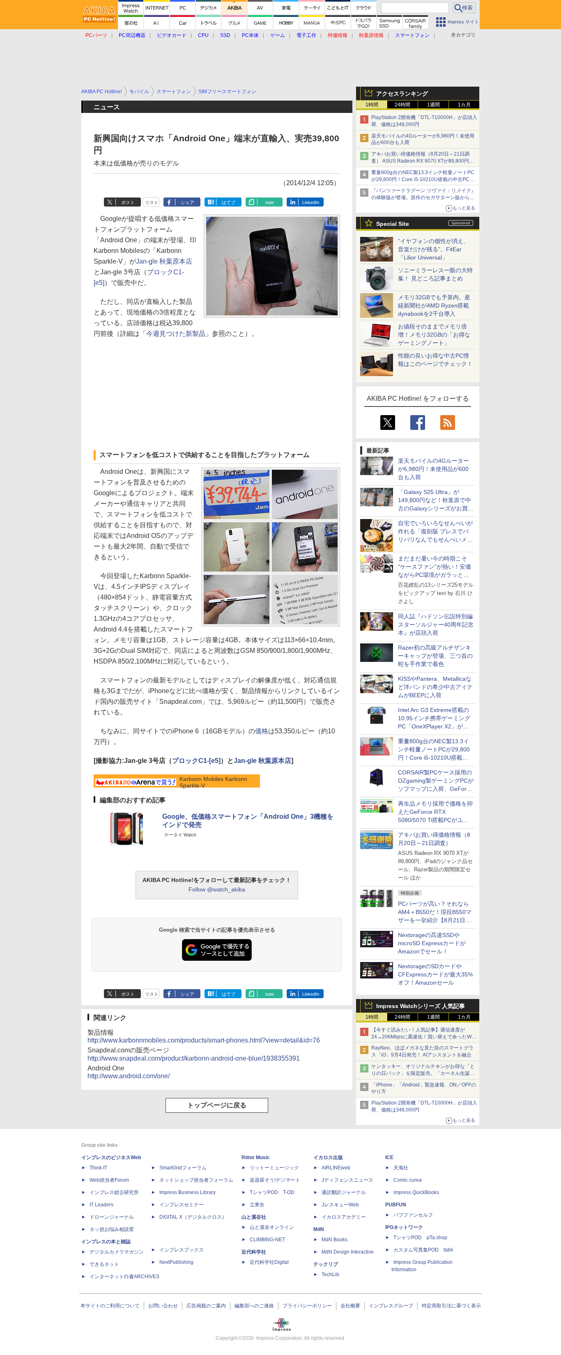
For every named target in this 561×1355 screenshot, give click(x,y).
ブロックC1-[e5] (196, 760)
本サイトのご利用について (110, 1306)
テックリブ (325, 1264)
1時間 (372, 105)
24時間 (402, 105)
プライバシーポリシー (307, 1306)
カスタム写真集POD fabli (423, 1250)
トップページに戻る (216, 1105)
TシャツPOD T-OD (272, 1192)
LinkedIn (310, 202)
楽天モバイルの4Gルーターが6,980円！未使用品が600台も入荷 (433, 468)
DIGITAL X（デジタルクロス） (193, 1217)
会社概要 (350, 1306)
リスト (152, 202)
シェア (187, 202)
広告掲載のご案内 (206, 1306)
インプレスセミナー (181, 1205)
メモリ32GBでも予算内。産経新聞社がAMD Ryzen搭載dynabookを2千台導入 (434, 305)
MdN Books (334, 1239)
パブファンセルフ (413, 1215)
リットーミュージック (274, 1168)
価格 (261, 731)
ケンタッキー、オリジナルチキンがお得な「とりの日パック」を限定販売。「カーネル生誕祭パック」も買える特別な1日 (423, 1073)
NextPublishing (176, 1262)
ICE (389, 1157)
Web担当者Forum (109, 1180)
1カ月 (464, 105)
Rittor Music (255, 1157)
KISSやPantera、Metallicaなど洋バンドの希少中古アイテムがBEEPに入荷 (435, 686)
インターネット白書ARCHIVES (124, 1276)
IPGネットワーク (404, 1227)
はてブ (228, 202)
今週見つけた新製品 (175, 333)
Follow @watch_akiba (217, 889)
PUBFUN (395, 1205)
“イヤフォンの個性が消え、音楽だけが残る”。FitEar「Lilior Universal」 (433, 249)
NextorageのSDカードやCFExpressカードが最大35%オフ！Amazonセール (435, 974)
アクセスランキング (402, 93)
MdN (318, 1229)
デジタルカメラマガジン (117, 1252)
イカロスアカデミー (344, 1217)
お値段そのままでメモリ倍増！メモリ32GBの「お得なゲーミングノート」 (434, 334)
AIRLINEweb (336, 1168)
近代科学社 (253, 1252)
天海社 (400, 1168)
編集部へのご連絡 (254, 1306)
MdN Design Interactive (348, 1252)
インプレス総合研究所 (114, 1192)
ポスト (128, 202)
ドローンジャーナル (112, 1217)
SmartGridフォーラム (183, 1168)
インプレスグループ (391, 1306)
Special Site (392, 223)
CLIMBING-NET (267, 1239)
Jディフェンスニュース (347, 1180)
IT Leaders (101, 1205)
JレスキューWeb (340, 1205)
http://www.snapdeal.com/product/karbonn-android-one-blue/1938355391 (193, 1058)
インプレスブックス (181, 1250)
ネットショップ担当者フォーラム (196, 1180)
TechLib (330, 1274)
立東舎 (257, 1205)
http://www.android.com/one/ (128, 1076)
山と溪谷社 (253, 1217)
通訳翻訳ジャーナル (344, 1192)
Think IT (98, 1168)
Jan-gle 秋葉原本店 (164, 261)
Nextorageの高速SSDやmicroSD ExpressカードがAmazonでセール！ (432, 943)
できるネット (104, 1264)
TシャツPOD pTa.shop (420, 1237)
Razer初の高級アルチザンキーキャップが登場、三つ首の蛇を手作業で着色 (435, 655)
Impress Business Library (187, 1192)
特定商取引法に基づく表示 (451, 1306)
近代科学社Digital (269, 1262)
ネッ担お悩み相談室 (112, 1229)
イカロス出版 (328, 1157)
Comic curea (407, 1180)
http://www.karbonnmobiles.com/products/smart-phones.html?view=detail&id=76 (203, 1040)
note (269, 202)
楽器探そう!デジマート (275, 1180)
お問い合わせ (163, 1306)
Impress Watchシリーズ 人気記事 (420, 1006)
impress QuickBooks (416, 1192)
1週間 (433, 105)
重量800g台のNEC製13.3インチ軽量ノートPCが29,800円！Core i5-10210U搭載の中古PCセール (422, 179)
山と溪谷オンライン (272, 1227)
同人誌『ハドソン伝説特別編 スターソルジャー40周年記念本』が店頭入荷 (436, 624)
